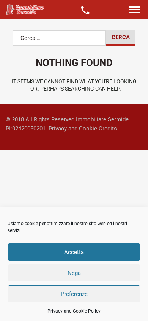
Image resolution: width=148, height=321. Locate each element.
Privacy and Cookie (73, 128)
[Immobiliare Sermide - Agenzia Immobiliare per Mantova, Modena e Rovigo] (25, 9)
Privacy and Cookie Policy (74, 311)
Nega (74, 273)
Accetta (74, 252)
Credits (108, 128)
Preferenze (74, 294)
